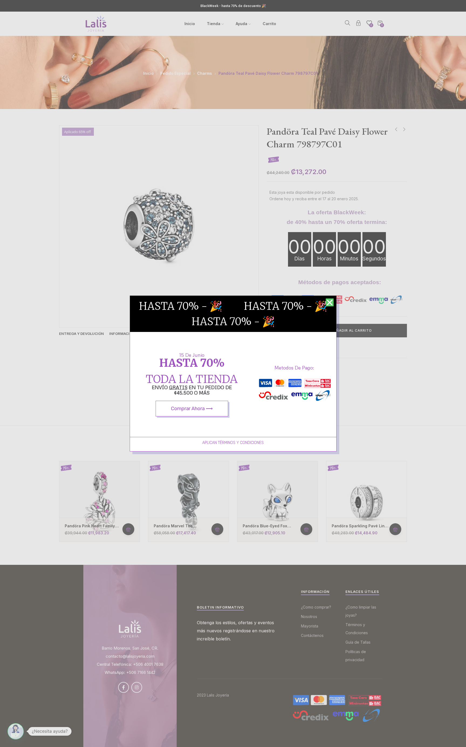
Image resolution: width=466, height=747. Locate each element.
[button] (330, 302)
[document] (233, 373)
